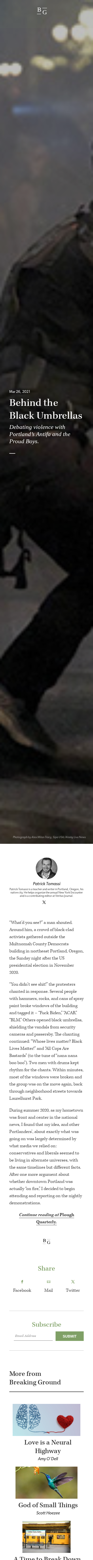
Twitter (73, 1290)
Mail (48, 1290)
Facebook (22, 1290)
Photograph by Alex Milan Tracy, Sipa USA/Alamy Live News (49, 837)
